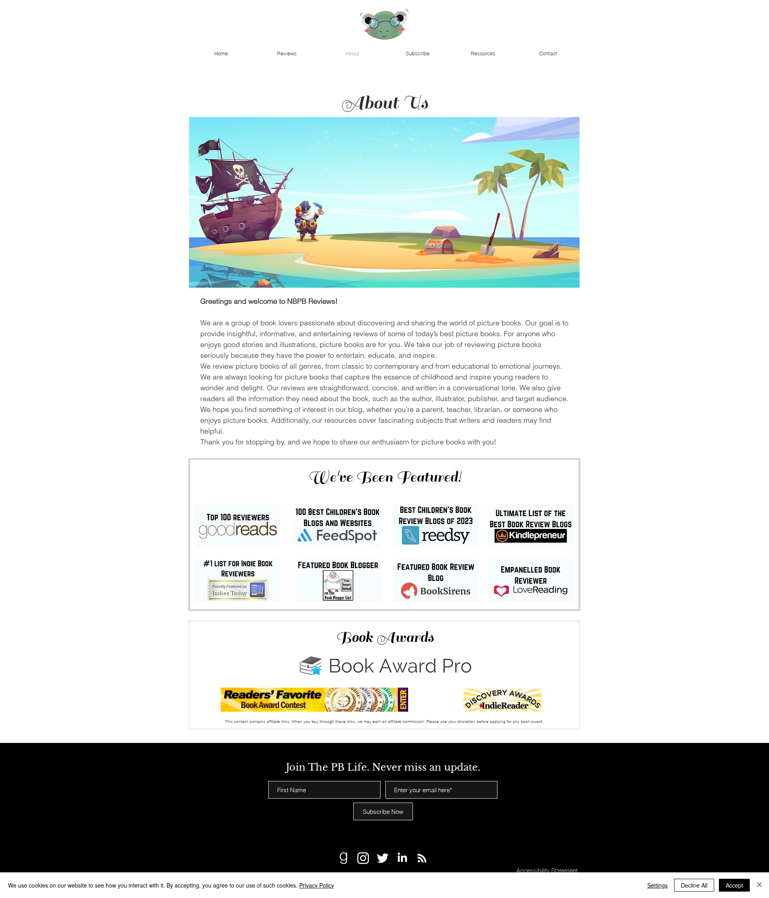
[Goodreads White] (343, 858)
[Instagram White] (363, 858)
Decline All (694, 885)
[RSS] (422, 858)
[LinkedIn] (402, 858)
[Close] (759, 885)
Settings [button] (657, 885)
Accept (734, 885)
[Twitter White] (383, 858)
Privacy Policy (316, 885)
